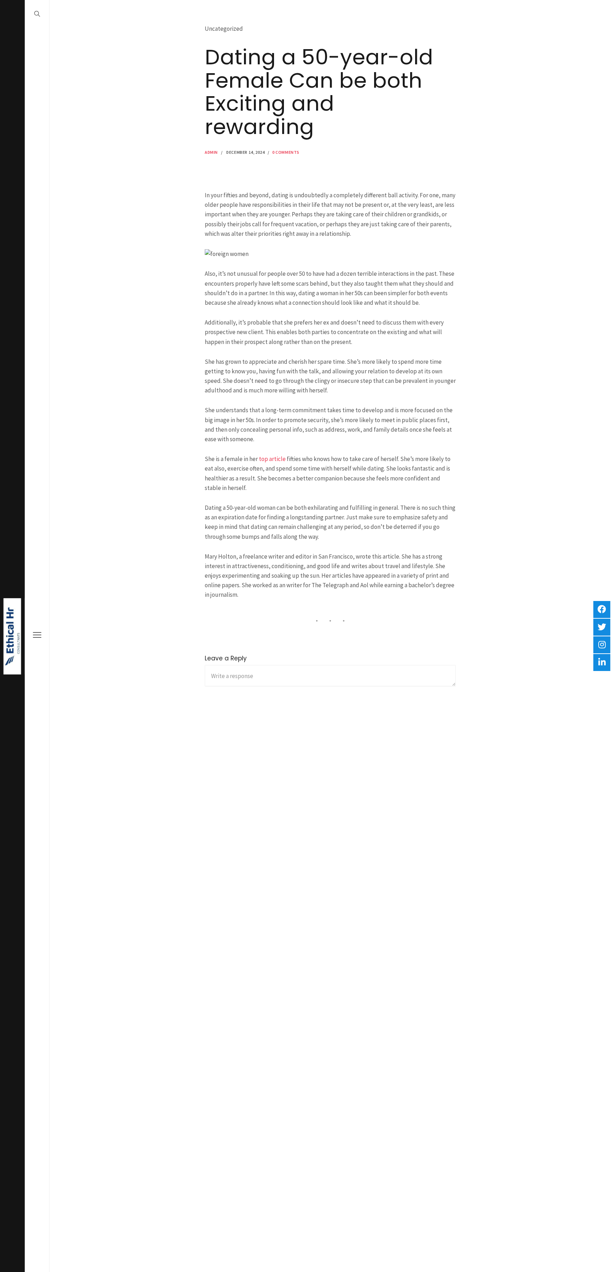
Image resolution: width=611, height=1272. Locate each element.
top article (272, 459)
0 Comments (285, 152)
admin (211, 152)
